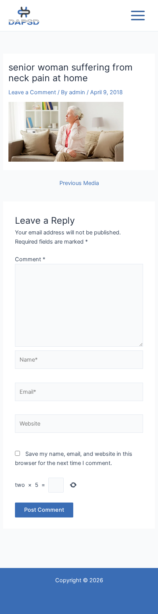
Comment (30, 259)
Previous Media (79, 183)
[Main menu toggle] (137, 15)
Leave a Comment (32, 92)
